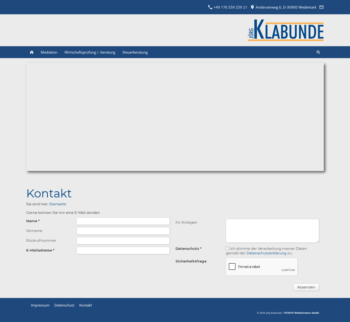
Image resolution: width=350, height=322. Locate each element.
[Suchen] (318, 52)
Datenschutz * (188, 248)
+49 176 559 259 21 (230, 7)
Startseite (57, 204)
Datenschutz (64, 305)
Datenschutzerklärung (266, 253)
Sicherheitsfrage (190, 261)
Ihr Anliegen (186, 222)
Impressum (40, 305)
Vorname (34, 230)
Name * (33, 221)
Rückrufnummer (41, 240)
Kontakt (85, 305)
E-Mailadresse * (40, 250)
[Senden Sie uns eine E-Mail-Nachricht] (321, 7)
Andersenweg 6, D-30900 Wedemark (285, 7)
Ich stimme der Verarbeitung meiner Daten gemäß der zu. (266, 250)
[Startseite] (31, 52)
